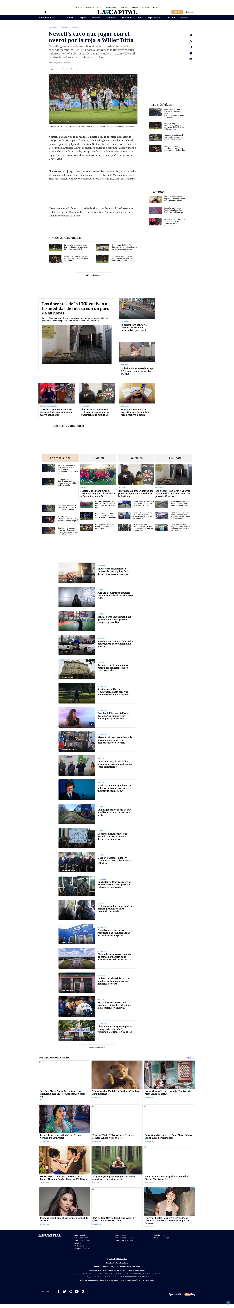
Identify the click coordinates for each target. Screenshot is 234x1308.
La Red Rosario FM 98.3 (123, 1238)
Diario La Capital (80, 1235)
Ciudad (70, 17)
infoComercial (79, 1246)
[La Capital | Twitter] (64, 1291)
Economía (111, 17)
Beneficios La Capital (141, 7)
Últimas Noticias (47, 17)
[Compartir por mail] (191, 59)
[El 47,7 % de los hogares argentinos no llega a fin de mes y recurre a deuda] (167, 199)
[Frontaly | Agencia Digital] (188, 1294)
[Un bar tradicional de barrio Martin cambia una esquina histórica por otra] (97, 982)
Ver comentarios (93, 275)
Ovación (96, 17)
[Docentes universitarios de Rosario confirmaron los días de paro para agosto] (97, 838)
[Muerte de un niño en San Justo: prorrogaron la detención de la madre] (97, 645)
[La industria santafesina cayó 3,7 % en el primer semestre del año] (137, 360)
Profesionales (112, 7)
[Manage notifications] (228, 1303)
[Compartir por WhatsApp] (191, 41)
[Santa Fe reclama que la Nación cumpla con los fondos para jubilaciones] (167, 210)
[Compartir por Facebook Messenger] (191, 53)
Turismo (155, 7)
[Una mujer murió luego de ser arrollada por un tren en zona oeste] (97, 814)
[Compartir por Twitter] (191, 35)
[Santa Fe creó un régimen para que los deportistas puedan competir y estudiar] (97, 621)
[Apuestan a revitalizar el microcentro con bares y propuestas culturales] (167, 137)
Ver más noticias (96, 1047)
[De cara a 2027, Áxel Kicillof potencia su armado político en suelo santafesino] (97, 765)
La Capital (53, 27)
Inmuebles (79, 7)
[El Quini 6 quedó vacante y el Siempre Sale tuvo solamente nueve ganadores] (167, 222)
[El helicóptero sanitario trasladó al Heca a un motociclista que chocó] (137, 316)
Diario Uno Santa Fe (81, 1238)
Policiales (127, 17)
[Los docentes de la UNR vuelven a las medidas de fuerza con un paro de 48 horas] (76, 338)
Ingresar (189, 12)
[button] (39, 12)
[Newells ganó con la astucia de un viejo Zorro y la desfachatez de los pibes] (69, 259)
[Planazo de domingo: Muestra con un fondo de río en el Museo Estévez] (97, 597)
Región (83, 17)
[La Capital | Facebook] (58, 1291)
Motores (90, 7)
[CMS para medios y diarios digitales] (175, 1294)
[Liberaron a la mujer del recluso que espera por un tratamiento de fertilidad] (97, 401)
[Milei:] (97, 789)
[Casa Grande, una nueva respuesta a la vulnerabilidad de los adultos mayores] (97, 934)
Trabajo (100, 7)
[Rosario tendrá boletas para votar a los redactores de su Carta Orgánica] (97, 669)
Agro (139, 17)
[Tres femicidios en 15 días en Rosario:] (97, 717)
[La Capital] (117, 12)
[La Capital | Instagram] (70, 1291)
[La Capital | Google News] (82, 1291)
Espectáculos (154, 17)
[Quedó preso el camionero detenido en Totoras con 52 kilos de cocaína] (136, 504)
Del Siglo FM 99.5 (161, 1235)
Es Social (185, 17)
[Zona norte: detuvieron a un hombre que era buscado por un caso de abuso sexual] (136, 516)
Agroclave (77, 1243)
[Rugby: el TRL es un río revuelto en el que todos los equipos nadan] (98, 527)
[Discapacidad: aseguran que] (97, 1031)
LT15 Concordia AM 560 (123, 1240)
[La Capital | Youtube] (76, 1291)
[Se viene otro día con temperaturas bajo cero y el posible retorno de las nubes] (97, 693)
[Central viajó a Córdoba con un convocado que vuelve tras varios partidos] (98, 516)
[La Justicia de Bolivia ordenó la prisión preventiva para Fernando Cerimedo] (97, 910)
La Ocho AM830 (120, 1235)
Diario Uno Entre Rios (82, 1240)
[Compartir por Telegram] (191, 47)
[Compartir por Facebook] (191, 29)
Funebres (125, 7)
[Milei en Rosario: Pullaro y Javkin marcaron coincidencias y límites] (97, 862)
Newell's (75, 27)
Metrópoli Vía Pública (82, 1249)
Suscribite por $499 (177, 12)
